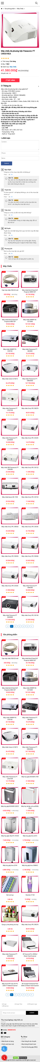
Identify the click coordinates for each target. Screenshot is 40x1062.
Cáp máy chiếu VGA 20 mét (10, 290)
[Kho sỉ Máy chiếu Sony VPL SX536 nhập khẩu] (30, 516)
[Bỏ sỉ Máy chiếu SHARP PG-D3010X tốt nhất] (10, 338)
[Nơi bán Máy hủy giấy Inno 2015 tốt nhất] (30, 825)
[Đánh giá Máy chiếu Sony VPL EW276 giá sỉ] (30, 397)
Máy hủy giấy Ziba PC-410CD (10, 836)
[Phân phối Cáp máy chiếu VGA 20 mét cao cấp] (10, 279)
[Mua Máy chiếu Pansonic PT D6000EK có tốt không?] (10, 604)
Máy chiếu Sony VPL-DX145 (30, 615)
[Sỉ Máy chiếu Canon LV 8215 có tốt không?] (10, 368)
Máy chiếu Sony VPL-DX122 (30, 467)
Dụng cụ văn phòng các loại (10, 924)
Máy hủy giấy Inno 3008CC (30, 865)
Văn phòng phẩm (10, 634)
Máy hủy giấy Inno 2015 (30, 836)
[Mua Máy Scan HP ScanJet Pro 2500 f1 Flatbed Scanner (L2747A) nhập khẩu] (10, 973)
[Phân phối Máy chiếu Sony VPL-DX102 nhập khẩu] (30, 486)
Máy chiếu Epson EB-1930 (10, 497)
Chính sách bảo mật (8, 1044)
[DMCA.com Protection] (20, 1057)
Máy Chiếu (13, 67)
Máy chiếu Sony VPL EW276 (30, 408)
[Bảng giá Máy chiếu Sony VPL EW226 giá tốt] (10, 545)
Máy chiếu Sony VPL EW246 (30, 556)
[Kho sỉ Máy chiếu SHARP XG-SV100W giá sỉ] (30, 309)
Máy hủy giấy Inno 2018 (10, 865)
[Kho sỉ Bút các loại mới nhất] (10, 884)
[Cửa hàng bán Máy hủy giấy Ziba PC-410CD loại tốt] (10, 825)
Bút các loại (10, 895)
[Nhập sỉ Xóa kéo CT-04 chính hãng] (30, 884)
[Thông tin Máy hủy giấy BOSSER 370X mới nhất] (30, 766)
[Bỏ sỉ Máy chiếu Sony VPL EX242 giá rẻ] (10, 575)
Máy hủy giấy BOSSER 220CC (10, 806)
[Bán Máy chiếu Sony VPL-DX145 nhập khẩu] (30, 604)
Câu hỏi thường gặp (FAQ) (29, 1047)
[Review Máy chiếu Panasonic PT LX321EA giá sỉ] (10, 397)
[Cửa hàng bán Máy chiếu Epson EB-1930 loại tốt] (10, 486)
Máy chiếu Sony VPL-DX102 (30, 497)
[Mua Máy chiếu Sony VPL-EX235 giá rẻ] (30, 427)
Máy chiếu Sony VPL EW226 (10, 556)
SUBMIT (32, 1013)
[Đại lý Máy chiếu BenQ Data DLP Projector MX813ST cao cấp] (30, 279)
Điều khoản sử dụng (8, 1041)
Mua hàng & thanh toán (29, 1044)
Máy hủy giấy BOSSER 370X (30, 777)
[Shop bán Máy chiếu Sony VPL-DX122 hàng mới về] (30, 456)
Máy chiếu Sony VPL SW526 (10, 526)
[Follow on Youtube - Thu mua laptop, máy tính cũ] (5, 1033)
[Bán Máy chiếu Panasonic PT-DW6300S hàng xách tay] (30, 368)
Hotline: (9, 1030)
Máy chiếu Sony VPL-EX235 (30, 438)
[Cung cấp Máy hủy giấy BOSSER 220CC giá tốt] (10, 795)
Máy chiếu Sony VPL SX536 (30, 526)
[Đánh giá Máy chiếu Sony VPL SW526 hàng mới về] (10, 516)
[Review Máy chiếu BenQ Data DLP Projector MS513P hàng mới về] (10, 309)
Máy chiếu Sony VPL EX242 (10, 586)
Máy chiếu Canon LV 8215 (10, 379)
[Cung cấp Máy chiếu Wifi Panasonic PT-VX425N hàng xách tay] (10, 456)
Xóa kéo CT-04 (30, 895)
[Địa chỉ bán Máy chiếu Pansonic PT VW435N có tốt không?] (30, 575)
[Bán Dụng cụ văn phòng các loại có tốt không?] (10, 913)
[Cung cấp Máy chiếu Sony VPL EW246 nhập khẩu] (30, 545)
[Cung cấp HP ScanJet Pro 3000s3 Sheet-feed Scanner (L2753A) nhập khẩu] (30, 943)
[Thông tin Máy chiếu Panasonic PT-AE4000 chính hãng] (30, 338)
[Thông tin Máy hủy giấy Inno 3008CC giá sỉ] (30, 854)
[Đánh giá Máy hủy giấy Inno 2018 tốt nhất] (10, 854)
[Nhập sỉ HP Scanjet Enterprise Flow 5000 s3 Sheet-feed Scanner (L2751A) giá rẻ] (30, 973)
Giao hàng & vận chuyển (29, 1041)
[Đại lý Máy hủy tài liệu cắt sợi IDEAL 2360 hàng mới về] (30, 795)
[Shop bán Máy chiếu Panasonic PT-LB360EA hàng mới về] (10, 427)
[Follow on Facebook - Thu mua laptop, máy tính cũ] (2, 1033)
